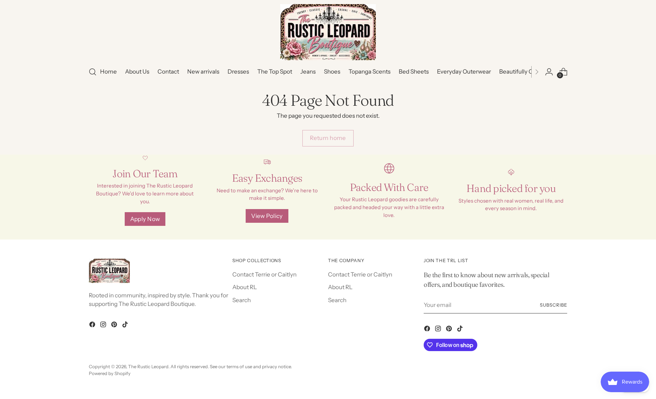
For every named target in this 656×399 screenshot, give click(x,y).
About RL (244, 287)
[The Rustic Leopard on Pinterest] (115, 326)
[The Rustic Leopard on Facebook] (93, 326)
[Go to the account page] (549, 72)
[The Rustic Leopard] (328, 32)
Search (241, 300)
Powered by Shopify (110, 373)
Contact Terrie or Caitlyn (264, 274)
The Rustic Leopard (148, 366)
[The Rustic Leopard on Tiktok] (126, 326)
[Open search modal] (92, 72)
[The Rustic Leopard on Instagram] (104, 326)
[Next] (537, 71)
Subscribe (553, 305)
